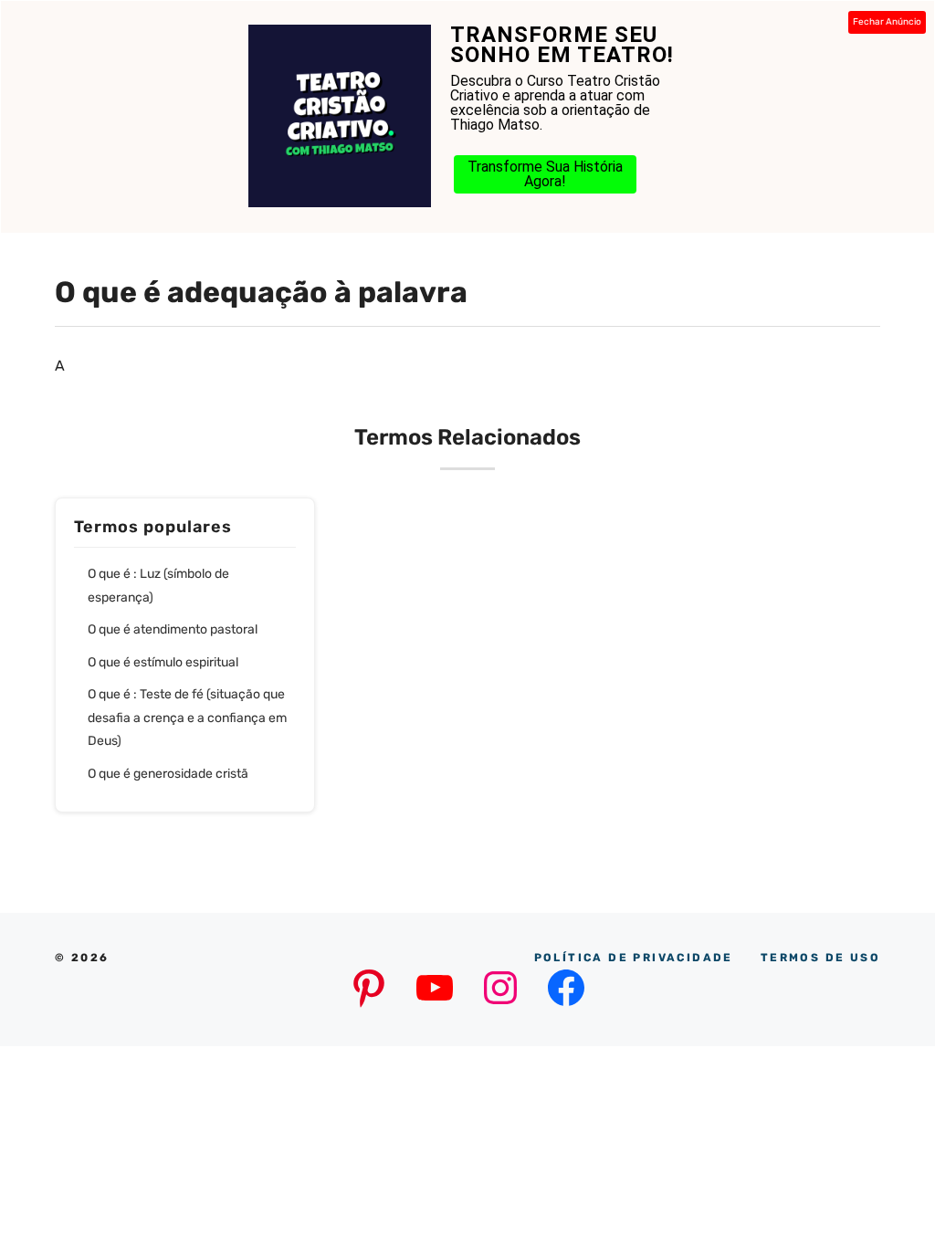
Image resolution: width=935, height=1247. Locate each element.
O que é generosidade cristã (168, 773)
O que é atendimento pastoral (172, 629)
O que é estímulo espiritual (163, 662)
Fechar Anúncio (887, 21)
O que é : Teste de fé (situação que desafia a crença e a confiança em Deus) (187, 717)
